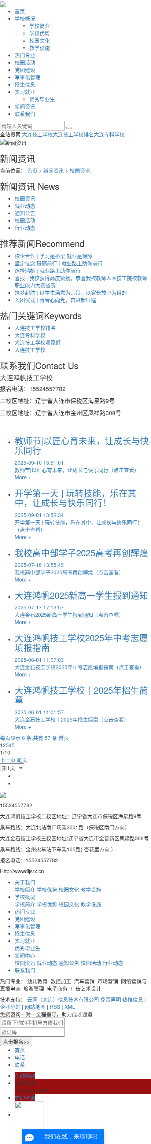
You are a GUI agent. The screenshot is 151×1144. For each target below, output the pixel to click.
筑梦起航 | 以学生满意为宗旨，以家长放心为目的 (71, 292)
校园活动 (25, 62)
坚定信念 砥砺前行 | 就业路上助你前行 (59, 263)
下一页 (7, 759)
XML (70, 1006)
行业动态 (25, 227)
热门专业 (25, 55)
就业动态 (25, 205)
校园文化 (39, 40)
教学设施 (39, 47)
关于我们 (25, 882)
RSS (55, 1006)
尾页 (22, 759)
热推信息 (132, 999)
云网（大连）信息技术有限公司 (63, 999)
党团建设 (25, 69)
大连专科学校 (109, 134)
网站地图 (35, 1006)
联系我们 (25, 113)
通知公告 (25, 213)
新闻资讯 (25, 106)
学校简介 (39, 25)
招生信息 (25, 84)
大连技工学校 (37, 134)
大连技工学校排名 (73, 134)
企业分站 (10, 1006)
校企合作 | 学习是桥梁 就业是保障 (53, 255)
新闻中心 (25, 955)
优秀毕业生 (42, 99)
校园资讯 (80, 170)
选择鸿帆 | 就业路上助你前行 (48, 270)
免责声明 (110, 999)
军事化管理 (27, 77)
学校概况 (25, 18)
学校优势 (39, 33)
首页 (20, 11)
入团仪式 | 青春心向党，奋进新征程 (55, 299)
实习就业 (25, 91)
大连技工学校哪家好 (38, 342)
